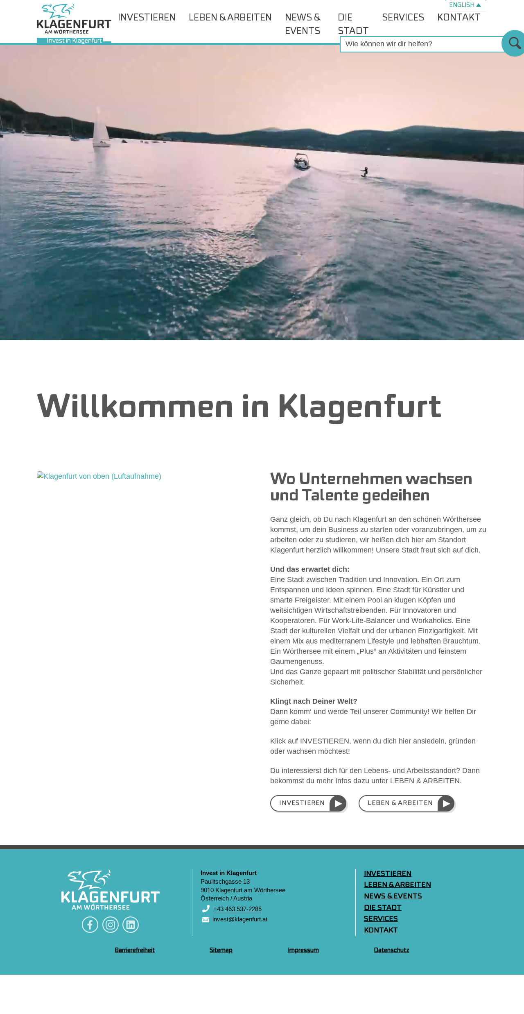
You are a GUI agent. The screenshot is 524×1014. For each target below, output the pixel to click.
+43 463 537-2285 (237, 908)
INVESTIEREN (302, 803)
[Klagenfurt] (110, 889)
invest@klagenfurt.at (239, 919)
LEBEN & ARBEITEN (400, 803)
